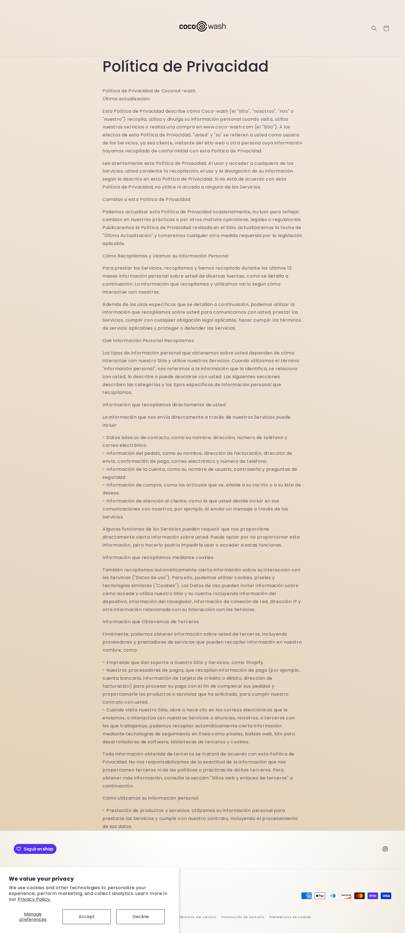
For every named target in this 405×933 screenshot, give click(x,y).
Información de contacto (242, 917)
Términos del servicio (197, 917)
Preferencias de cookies (290, 917)
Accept (87, 916)
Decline (141, 916)
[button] (374, 28)
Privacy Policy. (34, 899)
